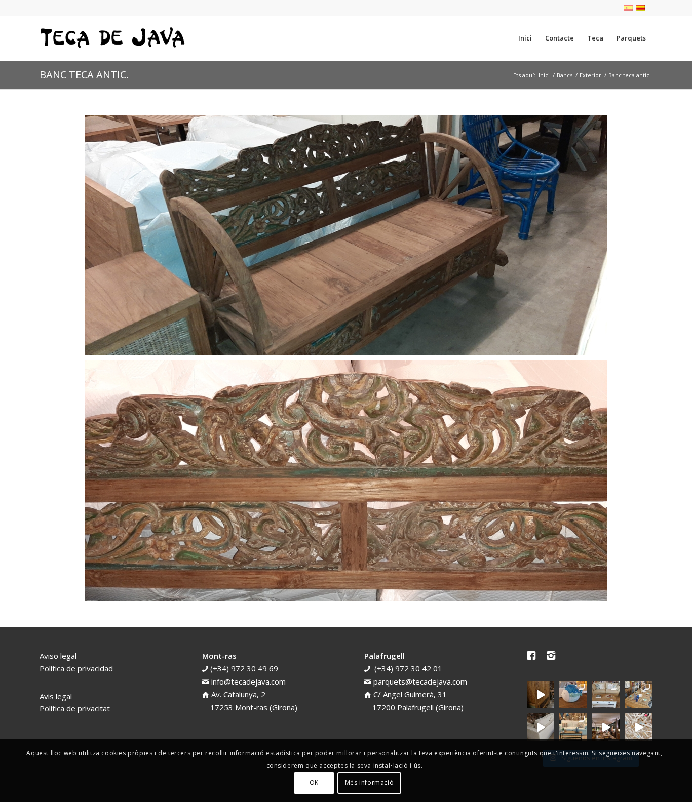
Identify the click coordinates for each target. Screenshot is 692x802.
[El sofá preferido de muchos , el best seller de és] (573, 727)
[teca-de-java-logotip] (115, 38)
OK (314, 782)
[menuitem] (525, 38)
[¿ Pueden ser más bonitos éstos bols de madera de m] (638, 695)
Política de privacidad (76, 668)
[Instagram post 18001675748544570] (541, 695)
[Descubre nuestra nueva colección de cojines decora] (606, 695)
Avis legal (56, 696)
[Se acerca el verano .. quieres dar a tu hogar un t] (573, 695)
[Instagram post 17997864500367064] (638, 727)
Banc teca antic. (84, 75)
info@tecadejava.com (248, 681)
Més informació (369, 782)
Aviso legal (58, 656)
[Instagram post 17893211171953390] (606, 727)
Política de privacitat (75, 708)
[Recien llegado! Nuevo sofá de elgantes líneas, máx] (541, 727)
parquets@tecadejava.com (420, 681)
